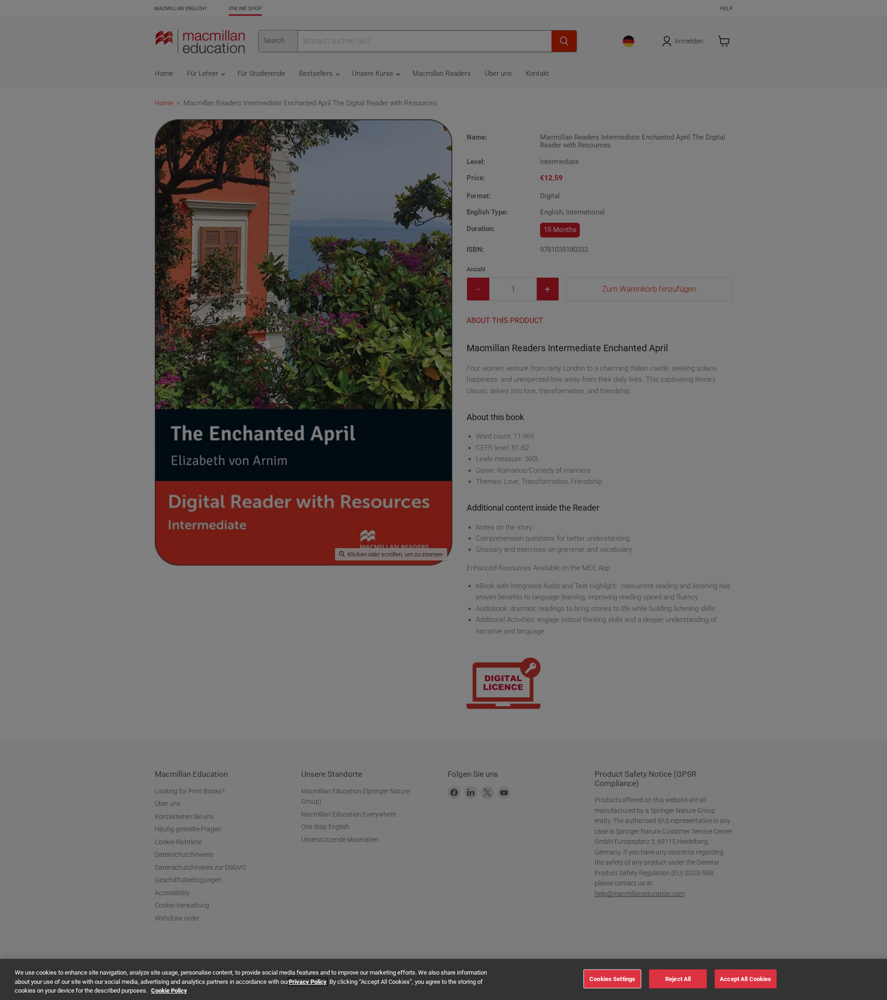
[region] (443, 979)
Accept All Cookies (745, 978)
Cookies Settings (612, 978)
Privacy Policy (308, 981)
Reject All (678, 978)
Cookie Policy (169, 990)
